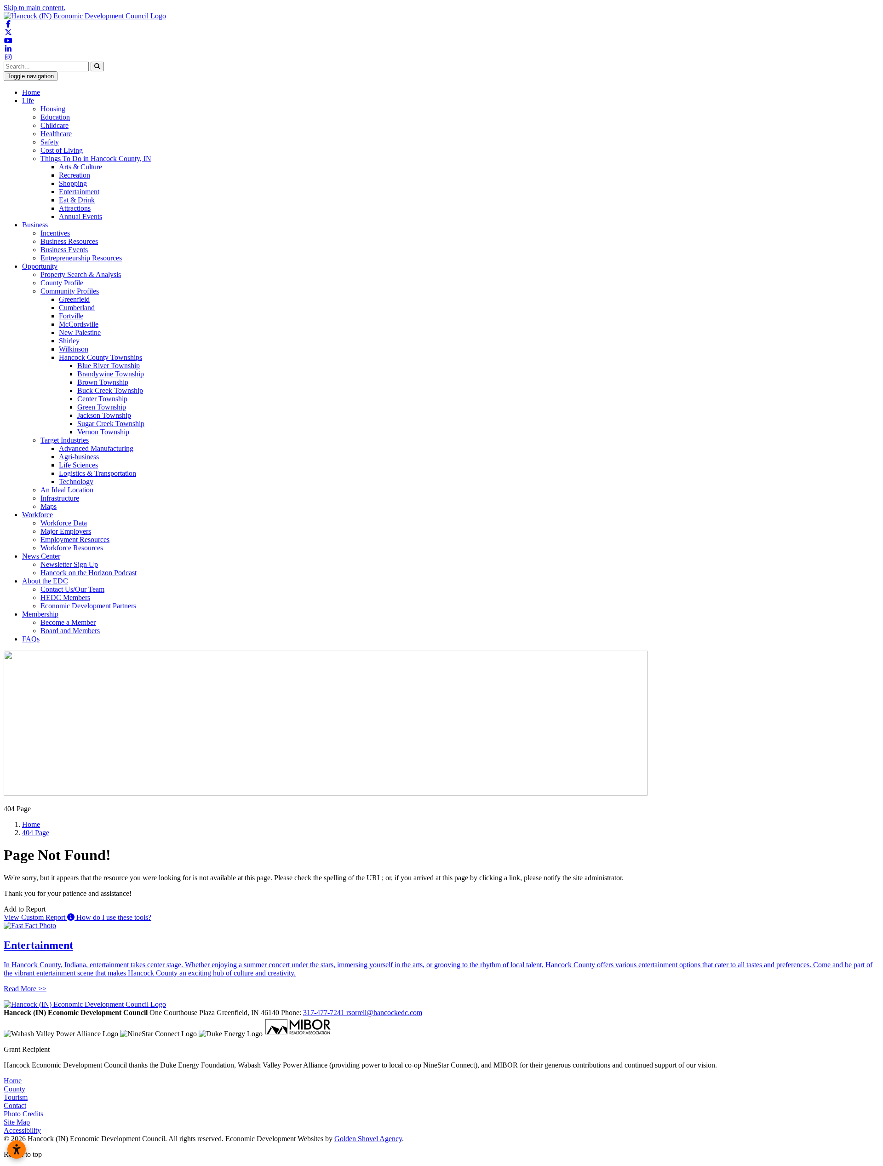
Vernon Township (103, 432)
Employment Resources (74, 539)
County (14, 1089)
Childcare (54, 125)
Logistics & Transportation (97, 473)
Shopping (73, 183)
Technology (76, 481)
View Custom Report (35, 917)
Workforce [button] (37, 515)
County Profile (61, 283)
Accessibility (22, 1130)
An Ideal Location (66, 490)
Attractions (75, 208)
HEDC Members (65, 597)
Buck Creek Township (110, 390)
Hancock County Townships (100, 357)
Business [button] (35, 225)
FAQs (31, 639)
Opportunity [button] (39, 266)
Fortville (71, 316)
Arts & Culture (80, 167)
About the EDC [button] (45, 581)
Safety (49, 142)
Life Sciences (78, 465)
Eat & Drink (77, 200)
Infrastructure (59, 498)
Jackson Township (104, 415)
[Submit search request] (97, 66)
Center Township (102, 399)
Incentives (55, 233)
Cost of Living (61, 150)
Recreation (74, 175)
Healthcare (56, 134)
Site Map (17, 1122)
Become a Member (68, 622)
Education (55, 117)
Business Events (64, 250)
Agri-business (79, 457)
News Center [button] (41, 556)
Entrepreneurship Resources (81, 258)
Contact (15, 1105)
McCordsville (78, 324)
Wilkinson (73, 349)
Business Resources (69, 241)
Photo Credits (23, 1114)
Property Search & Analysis (80, 274)
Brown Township (102, 382)
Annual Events (80, 216)
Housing (52, 109)
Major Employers (65, 531)
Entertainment (79, 192)
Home (31, 92)
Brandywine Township (110, 374)
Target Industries (64, 440)
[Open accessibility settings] (16, 1149)
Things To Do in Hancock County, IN (95, 158)
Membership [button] (40, 614)
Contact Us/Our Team (72, 589)
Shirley (69, 341)
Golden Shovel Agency (368, 1139)
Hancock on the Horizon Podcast (88, 573)
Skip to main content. (34, 8)
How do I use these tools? (113, 917)
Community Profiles (69, 291)
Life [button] (28, 100)
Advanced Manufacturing (96, 448)
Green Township (101, 407)
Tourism (16, 1097)
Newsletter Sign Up (69, 564)
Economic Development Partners (88, 606)
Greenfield (74, 299)
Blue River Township (108, 365)
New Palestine (80, 332)
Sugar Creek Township (110, 423)
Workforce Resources (71, 548)
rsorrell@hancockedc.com (384, 1012)
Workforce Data (63, 523)
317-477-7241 (324, 1012)
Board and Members (70, 631)
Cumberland (77, 308)
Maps (48, 506)
